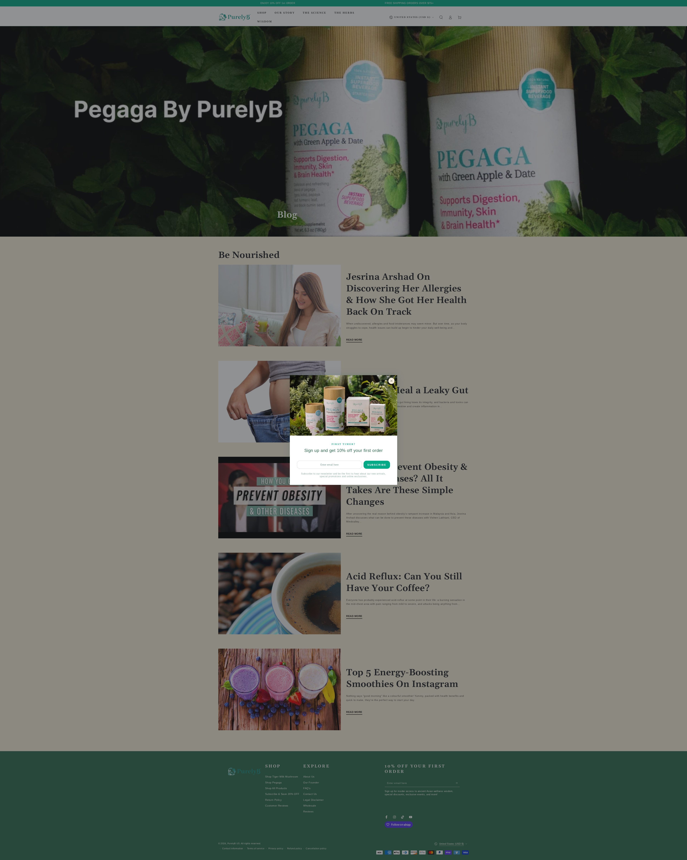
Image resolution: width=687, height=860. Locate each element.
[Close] (391, 381)
